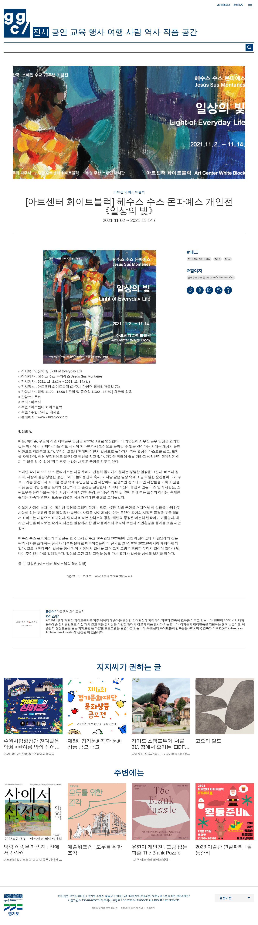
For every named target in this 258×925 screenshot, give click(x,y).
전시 (41, 31)
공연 (59, 31)
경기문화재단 (223, 5)
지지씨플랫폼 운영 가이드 (105, 908)
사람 (134, 31)
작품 (171, 31)
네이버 (209, 290)
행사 (96, 31)
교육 (78, 31)
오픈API (150, 908)
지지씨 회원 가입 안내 (132, 908)
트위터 (190, 290)
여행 (115, 31)
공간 (189, 31)
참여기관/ (238, 4)
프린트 (218, 290)
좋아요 (228, 291)
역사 (152, 31)
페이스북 (200, 290)
